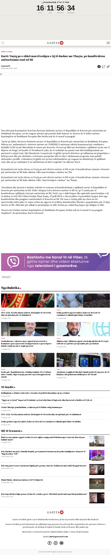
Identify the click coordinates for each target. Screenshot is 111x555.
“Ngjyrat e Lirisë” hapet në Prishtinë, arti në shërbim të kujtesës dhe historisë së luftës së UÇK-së (46, 400)
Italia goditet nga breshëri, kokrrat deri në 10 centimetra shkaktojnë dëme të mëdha (78, 314)
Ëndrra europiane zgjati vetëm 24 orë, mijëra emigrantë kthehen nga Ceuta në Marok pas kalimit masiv (43, 438)
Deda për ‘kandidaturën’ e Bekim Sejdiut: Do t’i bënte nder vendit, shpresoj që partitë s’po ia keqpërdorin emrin (26, 374)
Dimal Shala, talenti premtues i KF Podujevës (22, 480)
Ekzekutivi (6, 277)
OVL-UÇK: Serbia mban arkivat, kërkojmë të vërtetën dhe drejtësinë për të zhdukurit (26, 314)
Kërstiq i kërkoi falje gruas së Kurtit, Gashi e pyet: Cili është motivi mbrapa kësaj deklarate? (44, 494)
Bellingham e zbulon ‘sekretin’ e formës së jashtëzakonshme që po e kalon (35, 393)
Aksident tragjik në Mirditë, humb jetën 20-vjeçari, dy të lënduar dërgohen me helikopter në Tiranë (83, 373)
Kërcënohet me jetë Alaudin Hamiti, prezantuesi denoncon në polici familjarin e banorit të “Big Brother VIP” (43, 452)
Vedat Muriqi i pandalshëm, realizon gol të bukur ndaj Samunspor (32, 407)
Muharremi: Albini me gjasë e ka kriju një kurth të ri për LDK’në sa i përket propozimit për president (83, 342)
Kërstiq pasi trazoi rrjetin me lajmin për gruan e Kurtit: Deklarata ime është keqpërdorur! (43, 466)
